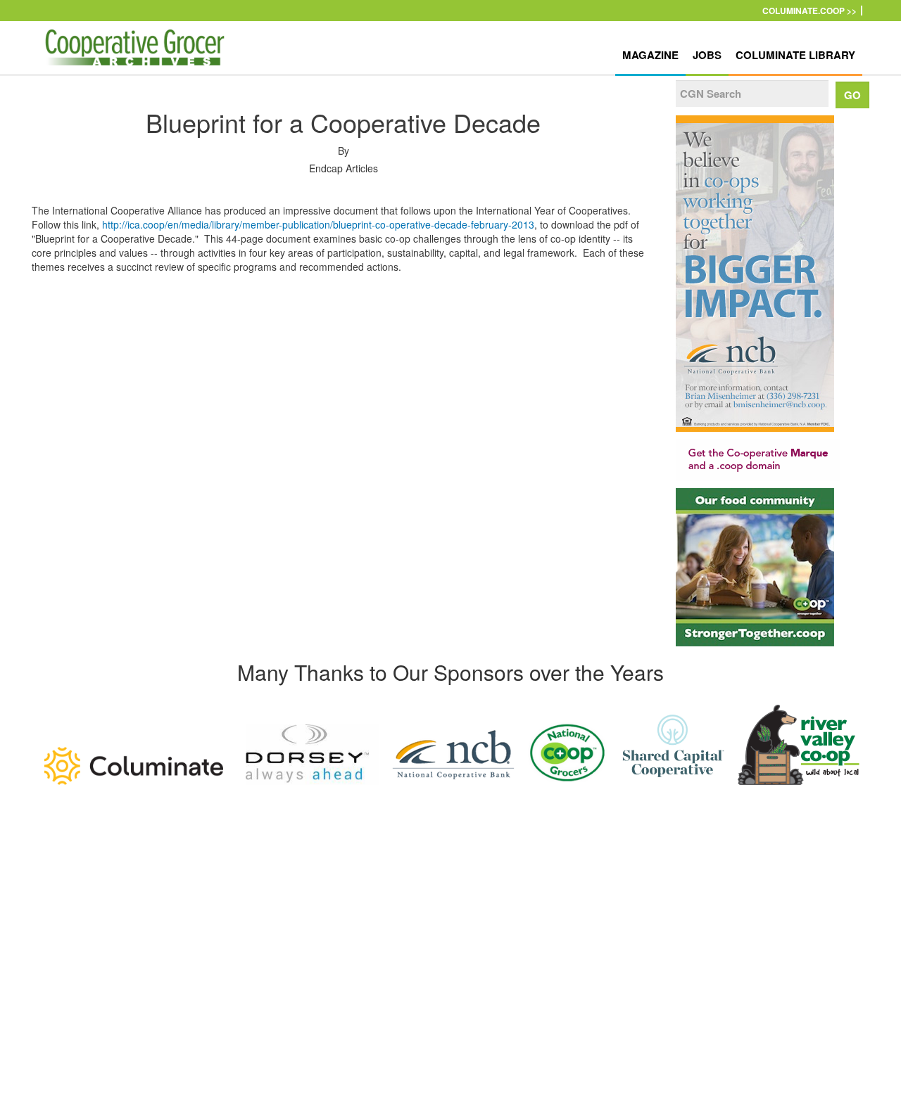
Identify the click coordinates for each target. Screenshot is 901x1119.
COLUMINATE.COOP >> (809, 10)
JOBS (707, 55)
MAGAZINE (650, 55)
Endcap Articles (343, 168)
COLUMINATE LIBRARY (795, 55)
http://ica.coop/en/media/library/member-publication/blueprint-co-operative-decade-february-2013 (318, 224)
